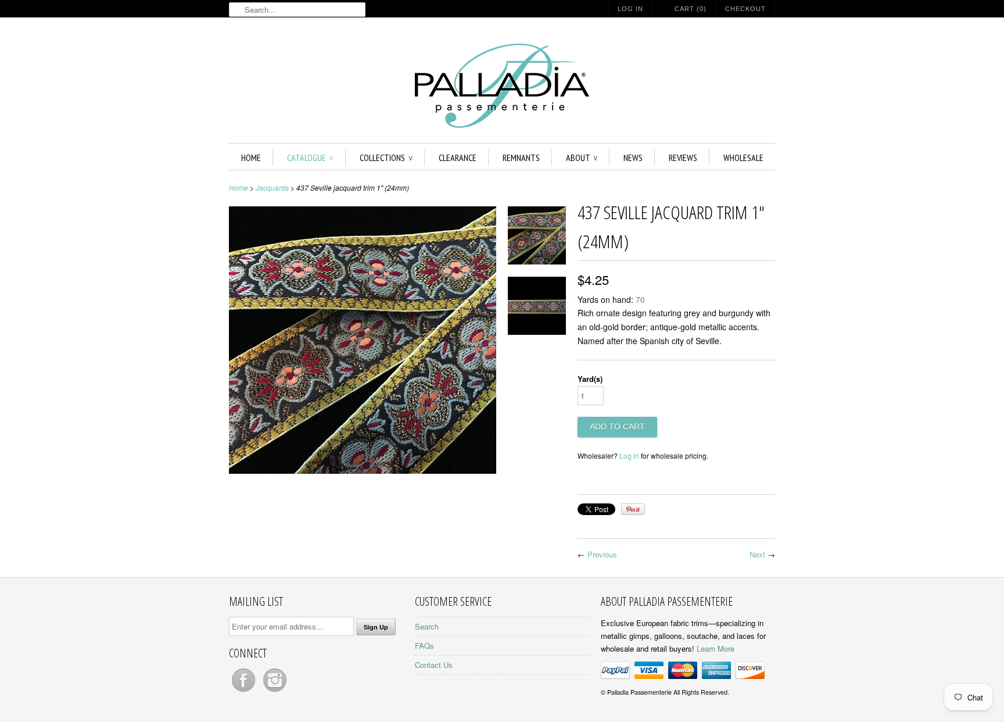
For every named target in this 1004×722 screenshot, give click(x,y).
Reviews (683, 157)
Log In (630, 8)
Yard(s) (590, 378)
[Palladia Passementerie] (502, 87)
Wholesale (743, 157)
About (581, 157)
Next (757, 554)
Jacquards (272, 187)
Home (251, 157)
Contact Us (434, 664)
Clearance (457, 157)
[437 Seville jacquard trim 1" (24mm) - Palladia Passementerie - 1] (537, 237)
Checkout (745, 8)
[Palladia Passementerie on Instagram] (274, 691)
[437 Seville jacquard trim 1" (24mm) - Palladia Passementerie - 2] (537, 308)
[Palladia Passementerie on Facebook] (244, 691)
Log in (629, 455)
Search (427, 626)
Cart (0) (691, 8)
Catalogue (310, 157)
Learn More (715, 648)
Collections (386, 157)
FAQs (424, 645)
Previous (602, 554)
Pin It (633, 509)
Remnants (521, 157)
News (633, 157)
